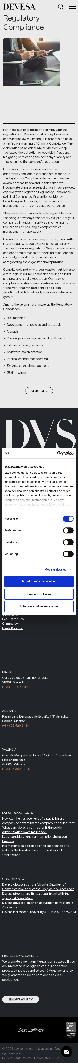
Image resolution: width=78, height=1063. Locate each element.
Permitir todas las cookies (39, 581)
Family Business (12, 628)
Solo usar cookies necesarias (39, 606)
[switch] (68, 530)
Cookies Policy (49, 1057)
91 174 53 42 (15, 686)
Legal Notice (11, 1057)
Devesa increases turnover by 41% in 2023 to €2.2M (39, 912)
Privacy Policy (29, 1057)
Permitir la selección (39, 594)
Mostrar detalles (55, 569)
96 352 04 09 (16, 769)
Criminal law (10, 623)
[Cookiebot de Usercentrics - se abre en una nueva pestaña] (57, 453)
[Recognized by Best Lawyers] (29, 1030)
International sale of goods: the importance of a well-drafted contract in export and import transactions (35, 850)
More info (39, 391)
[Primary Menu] (72, 6)
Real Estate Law (13, 619)
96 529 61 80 (15, 725)
